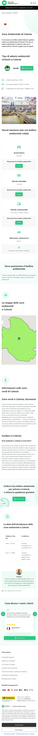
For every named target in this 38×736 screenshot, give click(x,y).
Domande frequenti (8, 657)
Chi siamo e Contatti (8, 664)
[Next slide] (35, 614)
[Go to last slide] (3, 614)
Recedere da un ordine (9, 679)
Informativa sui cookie (9, 733)
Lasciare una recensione (9, 668)
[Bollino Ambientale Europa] (10, 2)
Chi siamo (31, 733)
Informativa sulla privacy (22, 733)
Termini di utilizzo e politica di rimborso (14, 671)
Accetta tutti (19, 725)
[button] (19, 339)
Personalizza (19, 730)
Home (3, 13)
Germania (9, 13)
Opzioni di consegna (8, 661)
